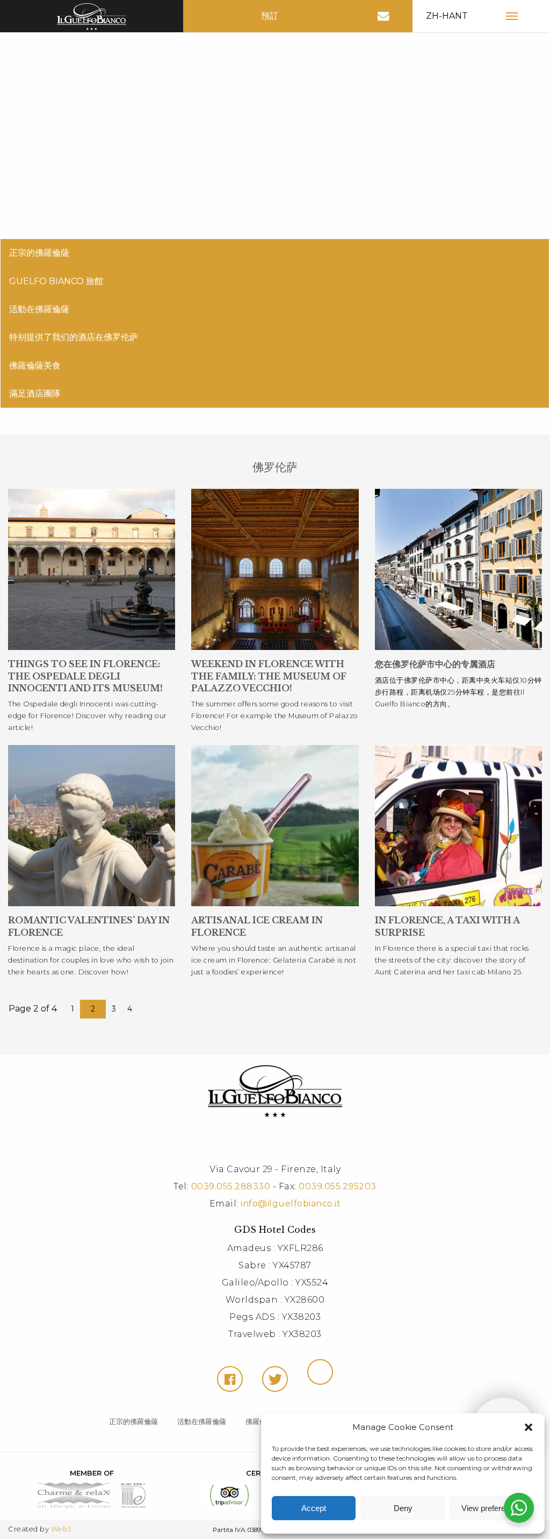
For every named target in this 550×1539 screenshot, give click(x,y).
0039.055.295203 (338, 1186)
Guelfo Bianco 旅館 (56, 281)
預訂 (269, 16)
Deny (403, 1508)
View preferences (492, 1508)
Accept (313, 1508)
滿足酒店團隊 (35, 393)
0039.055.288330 (231, 1186)
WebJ (61, 1529)
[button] (528, 1427)
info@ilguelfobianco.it (291, 1203)
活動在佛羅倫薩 (39, 309)
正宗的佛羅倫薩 (39, 253)
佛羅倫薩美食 (35, 365)
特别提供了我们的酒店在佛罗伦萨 (73, 337)
